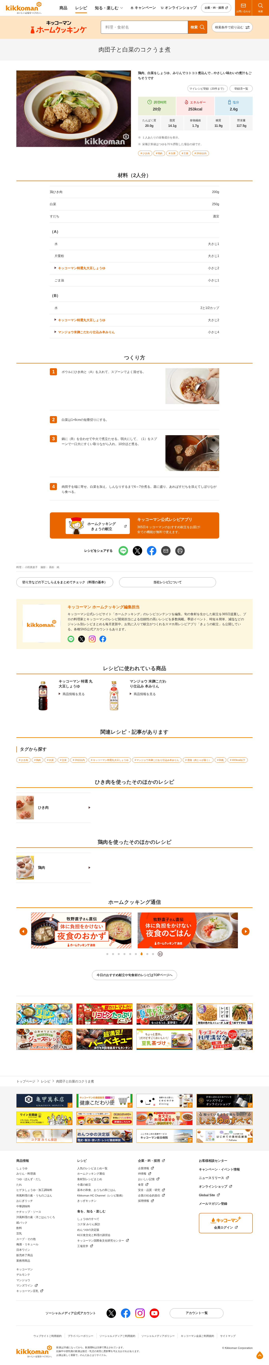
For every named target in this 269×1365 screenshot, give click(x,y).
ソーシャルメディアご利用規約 (117, 1335)
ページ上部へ (259, 1355)
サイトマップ (228, 1335)
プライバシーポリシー (80, 1335)
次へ (246, 931)
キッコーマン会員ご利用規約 (197, 1335)
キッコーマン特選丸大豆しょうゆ (81, 268)
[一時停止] (160, 953)
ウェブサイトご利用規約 (47, 1335)
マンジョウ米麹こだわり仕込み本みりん (86, 332)
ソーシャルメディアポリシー (158, 1335)
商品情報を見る (74, 694)
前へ (23, 931)
